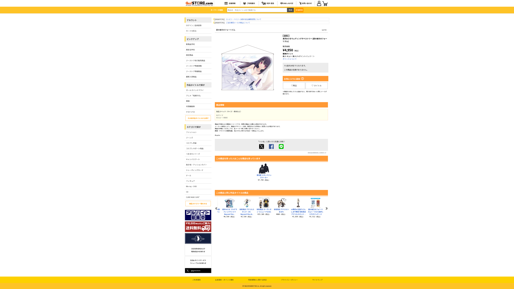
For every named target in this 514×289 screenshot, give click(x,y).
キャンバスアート (193, 159)
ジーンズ (189, 137)
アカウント (192, 20)
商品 (295, 85)
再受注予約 (190, 49)
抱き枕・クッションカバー (196, 164)
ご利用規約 (196, 280)
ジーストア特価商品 (194, 71)
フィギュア (190, 181)
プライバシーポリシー (289, 280)
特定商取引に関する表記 (257, 280)
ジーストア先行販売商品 (195, 60)
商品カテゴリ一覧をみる (198, 203)
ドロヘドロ (190, 112)
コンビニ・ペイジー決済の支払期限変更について (243, 19)
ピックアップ (193, 39)
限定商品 (189, 55)
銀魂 (188, 101)
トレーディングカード (194, 170)
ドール (188, 175)
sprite (324, 29)
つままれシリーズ (193, 154)
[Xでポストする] (261, 148)
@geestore (195, 270)
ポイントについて (290, 59)
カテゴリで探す (194, 127)
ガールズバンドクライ (195, 90)
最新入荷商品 (191, 76)
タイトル (318, 85)
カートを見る (191, 31)
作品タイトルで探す (196, 85)
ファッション (191, 132)
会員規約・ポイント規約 (224, 280)
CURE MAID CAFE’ (193, 197)
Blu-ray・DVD (191, 186)
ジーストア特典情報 (194, 66)
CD (187, 191)
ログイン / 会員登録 (193, 25)
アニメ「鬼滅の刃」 (194, 95)
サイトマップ (317, 280)
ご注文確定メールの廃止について (238, 22)
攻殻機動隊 (190, 106)
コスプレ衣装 (191, 143)
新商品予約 (190, 44)
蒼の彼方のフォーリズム (225, 29)
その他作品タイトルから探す (198, 118)
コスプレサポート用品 (194, 148)
